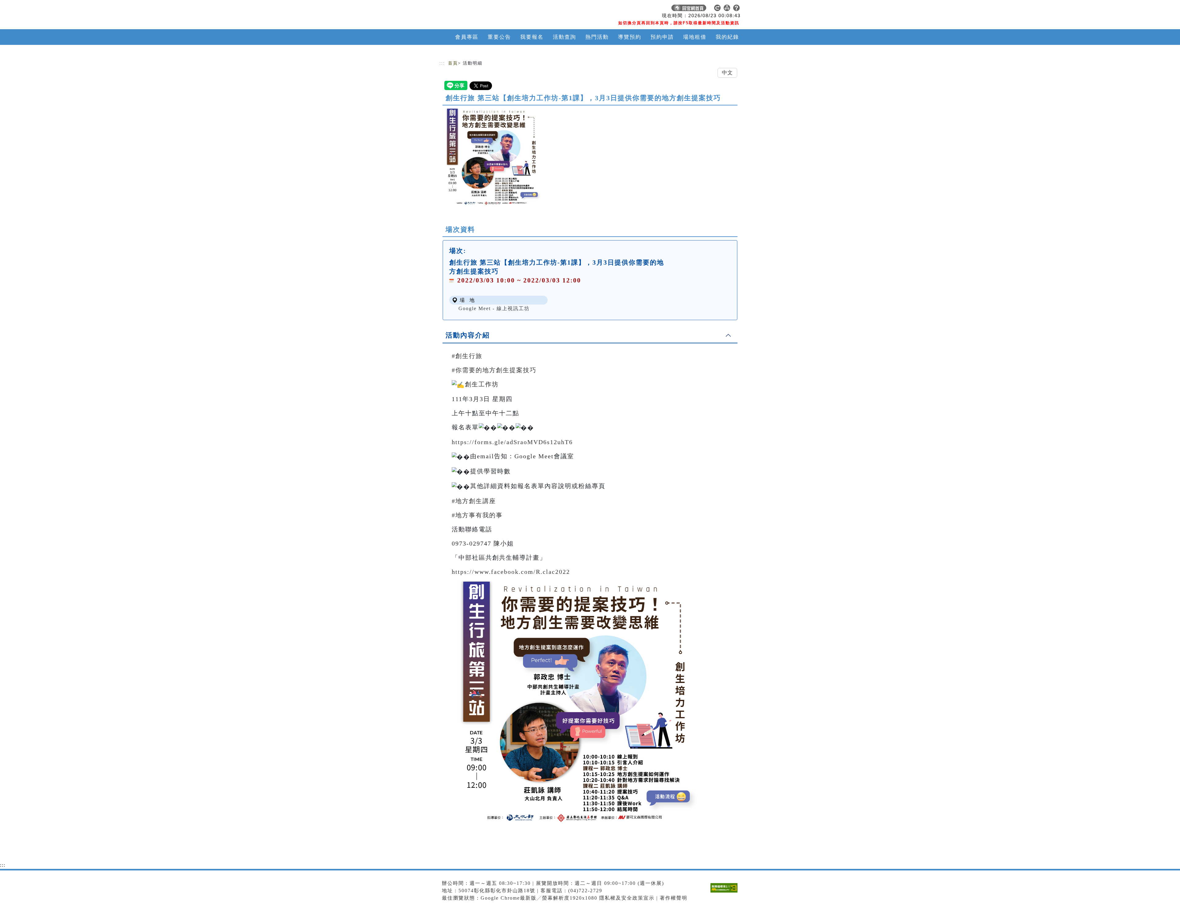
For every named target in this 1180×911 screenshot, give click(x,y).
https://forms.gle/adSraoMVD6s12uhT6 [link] (512, 442)
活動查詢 (564, 37)
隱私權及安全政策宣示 (627, 898)
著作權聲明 (673, 898)
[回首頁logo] (482, 9)
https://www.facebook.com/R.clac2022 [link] (511, 571)
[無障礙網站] (725, 892)
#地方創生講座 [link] (474, 501)
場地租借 (694, 37)
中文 (727, 73)
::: (442, 63)
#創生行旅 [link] (467, 356)
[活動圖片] (491, 157)
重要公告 (499, 37)
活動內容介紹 (468, 335)
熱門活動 (597, 37)
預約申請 (662, 37)
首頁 (453, 63)
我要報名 (532, 37)
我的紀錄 (727, 37)
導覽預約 (629, 37)
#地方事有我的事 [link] (477, 515)
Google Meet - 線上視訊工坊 (494, 308)
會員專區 (466, 37)
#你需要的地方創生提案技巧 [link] (494, 370)
